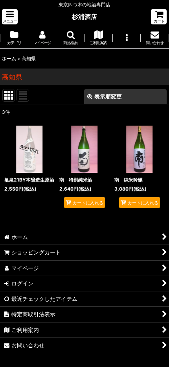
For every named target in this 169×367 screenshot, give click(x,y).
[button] (10, 16)
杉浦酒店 (84, 16)
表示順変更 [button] (108, 96)
